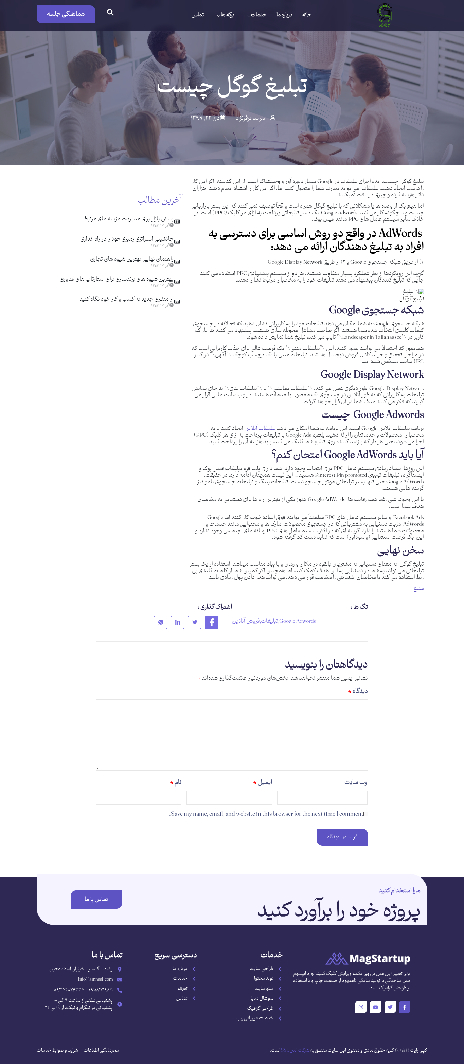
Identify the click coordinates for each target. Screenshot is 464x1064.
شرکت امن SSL (295, 1050)
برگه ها (227, 15)
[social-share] (211, 622)
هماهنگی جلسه (66, 14)
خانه (306, 15)
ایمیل (262, 782)
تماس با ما (96, 899)
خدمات (258, 15)
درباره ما (284, 15)
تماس (198, 15)
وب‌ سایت (356, 782)
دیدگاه (358, 691)
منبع (418, 588)
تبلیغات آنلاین (260, 428)
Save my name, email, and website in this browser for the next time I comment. (266, 814)
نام (175, 782)
